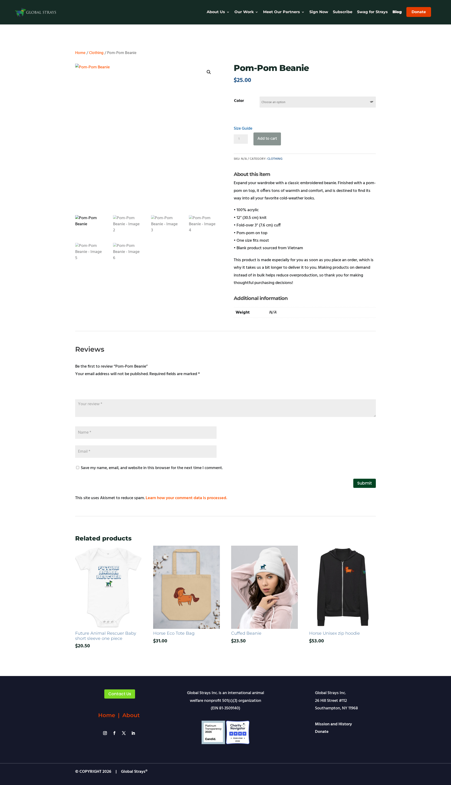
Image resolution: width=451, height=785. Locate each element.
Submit (364, 483)
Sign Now (318, 12)
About (131, 715)
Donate (419, 12)
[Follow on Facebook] (114, 733)
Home (80, 53)
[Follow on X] (124, 733)
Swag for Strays (372, 12)
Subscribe (342, 12)
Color (239, 100)
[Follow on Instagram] (105, 733)
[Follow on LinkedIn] (133, 733)
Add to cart (267, 139)
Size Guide (243, 128)
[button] (209, 72)
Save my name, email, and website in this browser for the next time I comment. (152, 468)
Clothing (96, 53)
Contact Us (119, 694)
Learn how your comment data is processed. (186, 498)
